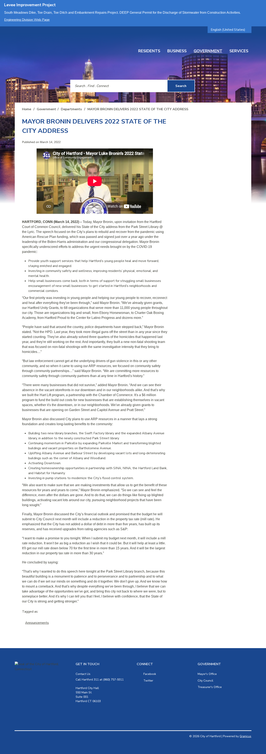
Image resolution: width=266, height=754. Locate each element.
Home (26, 109)
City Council (205, 681)
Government (208, 51)
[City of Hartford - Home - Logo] (59, 47)
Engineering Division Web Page (27, 19)
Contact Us (83, 674)
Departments (72, 109)
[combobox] (229, 29)
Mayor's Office (207, 674)
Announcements (37, 623)
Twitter (148, 681)
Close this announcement (261, 4)
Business (177, 51)
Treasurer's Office (210, 687)
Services (238, 51)
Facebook (149, 674)
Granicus (245, 736)
